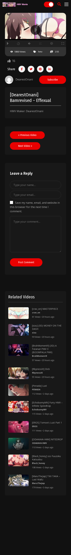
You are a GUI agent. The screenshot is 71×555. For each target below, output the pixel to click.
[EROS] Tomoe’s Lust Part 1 (47, 422)
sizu (34, 332)
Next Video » (25, 145)
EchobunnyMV (39, 409)
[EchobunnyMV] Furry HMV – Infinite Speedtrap (47, 404)
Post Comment (26, 262)
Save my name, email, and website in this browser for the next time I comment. (35, 207)
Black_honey (38, 463)
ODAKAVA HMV (39, 443)
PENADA (36, 389)
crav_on (36, 312)
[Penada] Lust (39, 385)
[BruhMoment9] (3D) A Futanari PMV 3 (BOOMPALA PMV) (44, 349)
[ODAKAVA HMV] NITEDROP (47, 439)
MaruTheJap (38, 483)
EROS (34, 426)
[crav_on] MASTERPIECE (45, 308)
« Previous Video (27, 135)
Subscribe (52, 79)
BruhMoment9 (39, 356)
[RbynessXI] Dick (41, 369)
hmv (40, 51)
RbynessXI (37, 372)
